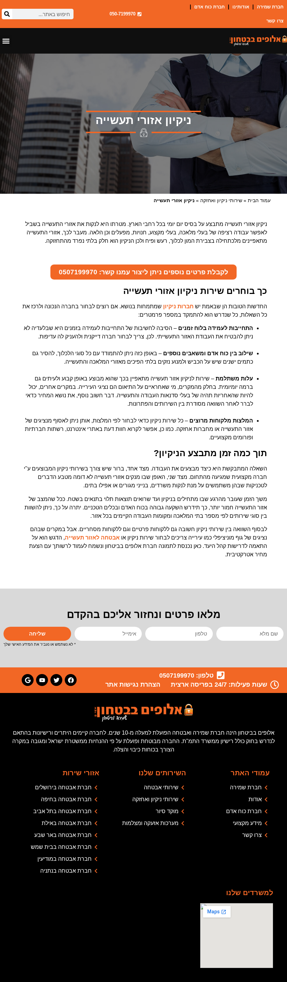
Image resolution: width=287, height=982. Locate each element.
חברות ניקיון (178, 306)
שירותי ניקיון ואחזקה (221, 200)
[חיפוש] (7, 14)
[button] (6, 41)
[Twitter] (56, 680)
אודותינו (240, 6)
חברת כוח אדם (209, 6)
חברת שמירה (270, 6)
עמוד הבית (259, 200)
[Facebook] (71, 680)
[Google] (28, 680)
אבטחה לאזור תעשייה (92, 538)
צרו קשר (275, 20)
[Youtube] (42, 680)
